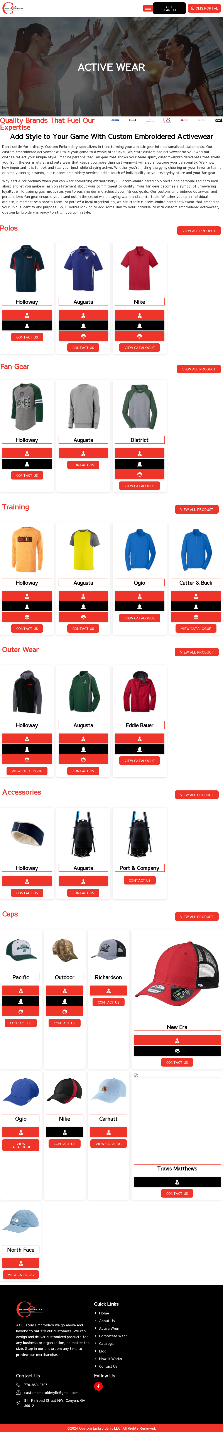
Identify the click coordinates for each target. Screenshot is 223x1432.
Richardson (108, 977)
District (140, 439)
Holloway (27, 301)
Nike (139, 301)
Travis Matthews (177, 1168)
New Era (177, 1026)
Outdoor (64, 977)
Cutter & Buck (195, 582)
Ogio (139, 582)
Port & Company (139, 867)
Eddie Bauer (140, 725)
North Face (20, 1249)
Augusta (83, 301)
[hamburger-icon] (148, 8)
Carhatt (108, 1118)
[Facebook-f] (98, 1386)
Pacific (21, 977)
